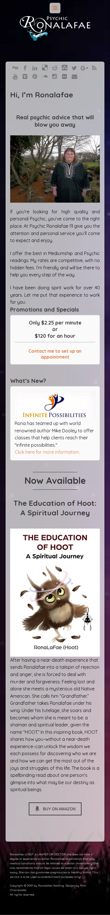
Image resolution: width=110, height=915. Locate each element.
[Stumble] (64, 67)
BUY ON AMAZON (59, 809)
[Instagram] (54, 76)
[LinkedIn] (34, 67)
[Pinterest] (34, 76)
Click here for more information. (47, 452)
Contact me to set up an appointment (55, 354)
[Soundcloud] (45, 76)
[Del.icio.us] (45, 67)
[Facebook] (25, 67)
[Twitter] (74, 67)
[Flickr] (64, 76)
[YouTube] (15, 76)
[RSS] (94, 67)
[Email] (74, 76)
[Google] (84, 67)
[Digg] (15, 67)
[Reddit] (55, 67)
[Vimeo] (25, 76)
